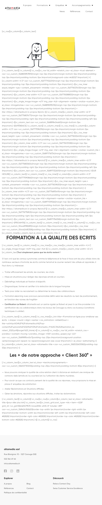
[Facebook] (5, 471)
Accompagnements (81, 5)
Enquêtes (60, 5)
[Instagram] (11, 471)
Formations (42, 5)
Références (75, 11)
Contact (89, 11)
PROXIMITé (20, 223)
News (62, 11)
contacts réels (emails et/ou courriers (22, 376)
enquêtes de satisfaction (24, 384)
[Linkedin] (18, 471)
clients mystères (66, 376)
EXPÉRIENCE (20, 126)
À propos (27, 5)
